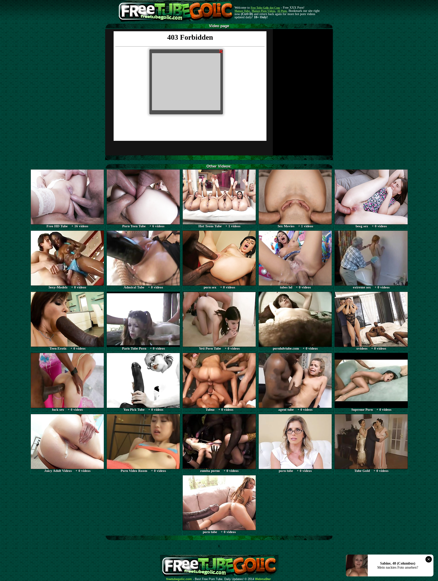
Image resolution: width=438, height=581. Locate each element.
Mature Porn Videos (263, 11)
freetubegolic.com (179, 579)
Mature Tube (242, 11)
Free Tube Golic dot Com (265, 7)
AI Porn (282, 11)
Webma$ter (263, 579)
